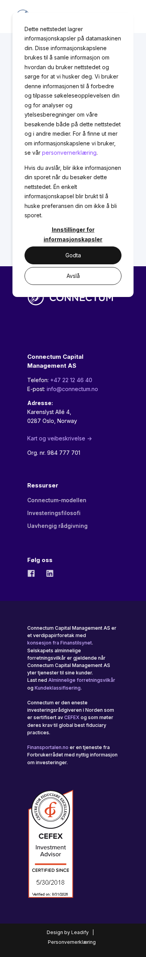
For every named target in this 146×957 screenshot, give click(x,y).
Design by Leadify (68, 932)
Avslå (73, 275)
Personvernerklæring (72, 942)
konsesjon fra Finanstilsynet (59, 643)
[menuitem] (56, 500)
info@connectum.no (72, 389)
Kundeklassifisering (58, 688)
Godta (73, 255)
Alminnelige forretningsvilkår (81, 680)
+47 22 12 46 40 (71, 380)
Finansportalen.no (48, 747)
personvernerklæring (69, 152)
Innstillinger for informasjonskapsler (73, 234)
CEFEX (71, 717)
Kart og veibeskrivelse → (59, 438)
